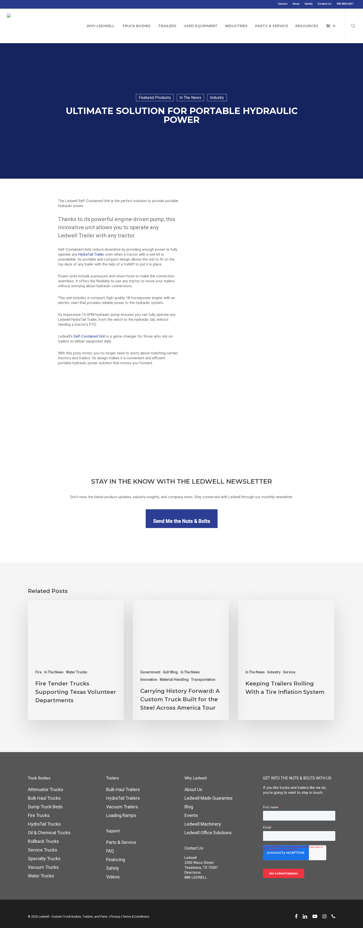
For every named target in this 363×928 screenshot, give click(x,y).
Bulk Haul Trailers (123, 789)
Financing (115, 859)
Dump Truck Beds (45, 806)
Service (289, 672)
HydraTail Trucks (44, 824)
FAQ (110, 850)
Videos (113, 876)
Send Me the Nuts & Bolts (181, 521)
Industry (217, 97)
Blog (188, 806)
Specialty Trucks (44, 858)
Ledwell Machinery (202, 824)
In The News (190, 97)
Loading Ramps (121, 815)
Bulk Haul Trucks (44, 798)
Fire (38, 672)
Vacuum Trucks (43, 867)
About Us (193, 789)
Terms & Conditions (135, 916)
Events (191, 815)
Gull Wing (170, 672)
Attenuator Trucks (45, 789)
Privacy (115, 916)
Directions (192, 872)
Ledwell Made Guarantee (208, 798)
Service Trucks (42, 849)
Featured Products (155, 97)
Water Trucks (76, 672)
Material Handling (174, 680)
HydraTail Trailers (123, 798)
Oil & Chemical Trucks (49, 832)
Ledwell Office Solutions (208, 832)
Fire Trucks (39, 815)
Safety (112, 868)
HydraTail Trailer (91, 254)
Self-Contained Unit (89, 336)
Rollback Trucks (43, 841)
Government (150, 672)
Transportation (203, 680)
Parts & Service (121, 842)
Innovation (148, 680)
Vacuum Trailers (122, 806)
